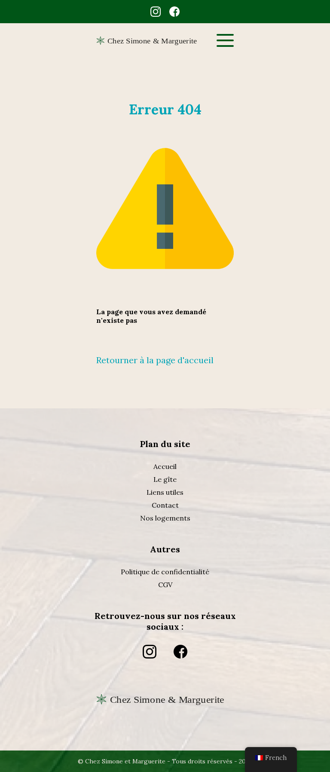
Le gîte (165, 479)
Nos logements (165, 518)
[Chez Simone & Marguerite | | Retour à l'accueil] (152, 41)
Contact (165, 505)
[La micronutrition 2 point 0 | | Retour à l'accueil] (165, 716)
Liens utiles (165, 492)
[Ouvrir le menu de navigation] (225, 40)
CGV (165, 584)
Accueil (165, 466)
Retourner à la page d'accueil (155, 360)
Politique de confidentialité (165, 571)
